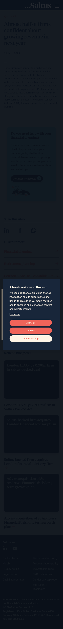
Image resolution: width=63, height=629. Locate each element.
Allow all (30, 322)
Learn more (14, 314)
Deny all (31, 330)
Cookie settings (31, 338)
